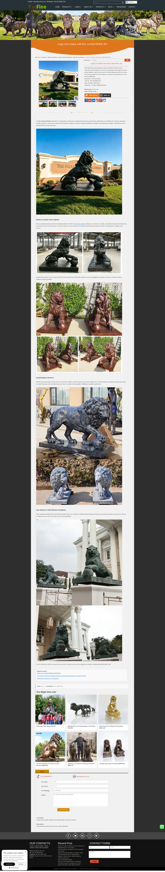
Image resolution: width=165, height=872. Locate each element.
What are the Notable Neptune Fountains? (69, 861)
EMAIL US (106, 95)
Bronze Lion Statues (78, 57)
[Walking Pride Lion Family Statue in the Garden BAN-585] (82, 709)
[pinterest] (96, 836)
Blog (110, 7)
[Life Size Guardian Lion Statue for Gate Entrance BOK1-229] (50, 747)
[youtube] (89, 100)
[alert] (15, 860)
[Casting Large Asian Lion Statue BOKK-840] (113, 747)
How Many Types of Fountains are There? (69, 863)
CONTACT (132, 7)
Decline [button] (20, 864)
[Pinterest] (100, 100)
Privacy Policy (106, 868)
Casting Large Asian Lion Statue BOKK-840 (112, 763)
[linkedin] (93, 100)
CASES (77, 7)
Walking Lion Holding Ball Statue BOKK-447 (49, 673)
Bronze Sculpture (52, 57)
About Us (87, 7)
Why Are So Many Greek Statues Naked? (69, 864)
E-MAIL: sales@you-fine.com (37, 1)
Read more (15, 861)
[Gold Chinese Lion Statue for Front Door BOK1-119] (113, 709)
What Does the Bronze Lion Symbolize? (48, 678)
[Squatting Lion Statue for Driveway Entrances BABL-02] (82, 747)
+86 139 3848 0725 (37, 852)
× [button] (25, 851)
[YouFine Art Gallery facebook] (29, 860)
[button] (14, 868)
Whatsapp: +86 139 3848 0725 (56, 1)
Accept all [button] (9, 864)
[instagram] (89, 836)
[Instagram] (97, 100)
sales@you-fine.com (83, 776)
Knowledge (121, 7)
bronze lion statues (80, 224)
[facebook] (86, 100)
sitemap (100, 868)
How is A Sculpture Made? (65, 859)
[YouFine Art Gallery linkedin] (30, 860)
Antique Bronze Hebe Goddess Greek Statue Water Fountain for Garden (56, 820)
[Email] (104, 100)
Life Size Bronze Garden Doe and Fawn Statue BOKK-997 (52, 826)
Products (66, 7)
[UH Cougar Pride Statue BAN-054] (50, 709)
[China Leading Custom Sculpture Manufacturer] (37, 7)
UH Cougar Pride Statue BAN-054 (46, 726)
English (130, 2)
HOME (57, 7)
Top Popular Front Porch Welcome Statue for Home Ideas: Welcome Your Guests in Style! (61, 676)
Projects (100, 7)
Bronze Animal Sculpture (65, 57)
